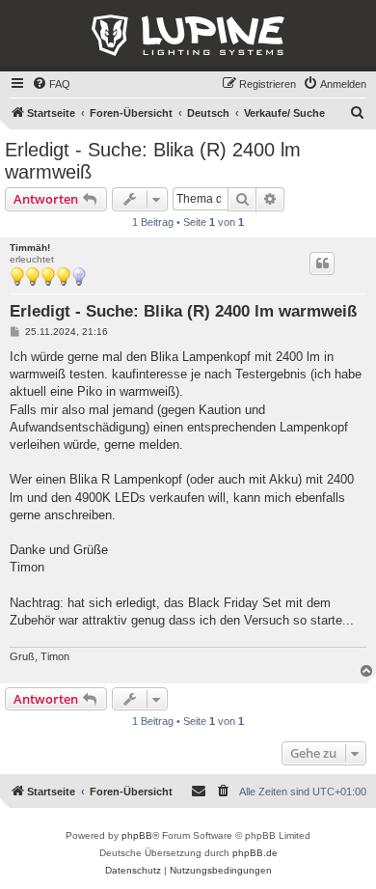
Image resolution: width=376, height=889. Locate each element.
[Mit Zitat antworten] (322, 263)
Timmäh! (30, 247)
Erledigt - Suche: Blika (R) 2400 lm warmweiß (153, 160)
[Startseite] (188, 35)
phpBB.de (255, 852)
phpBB (136, 835)
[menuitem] (51, 84)
